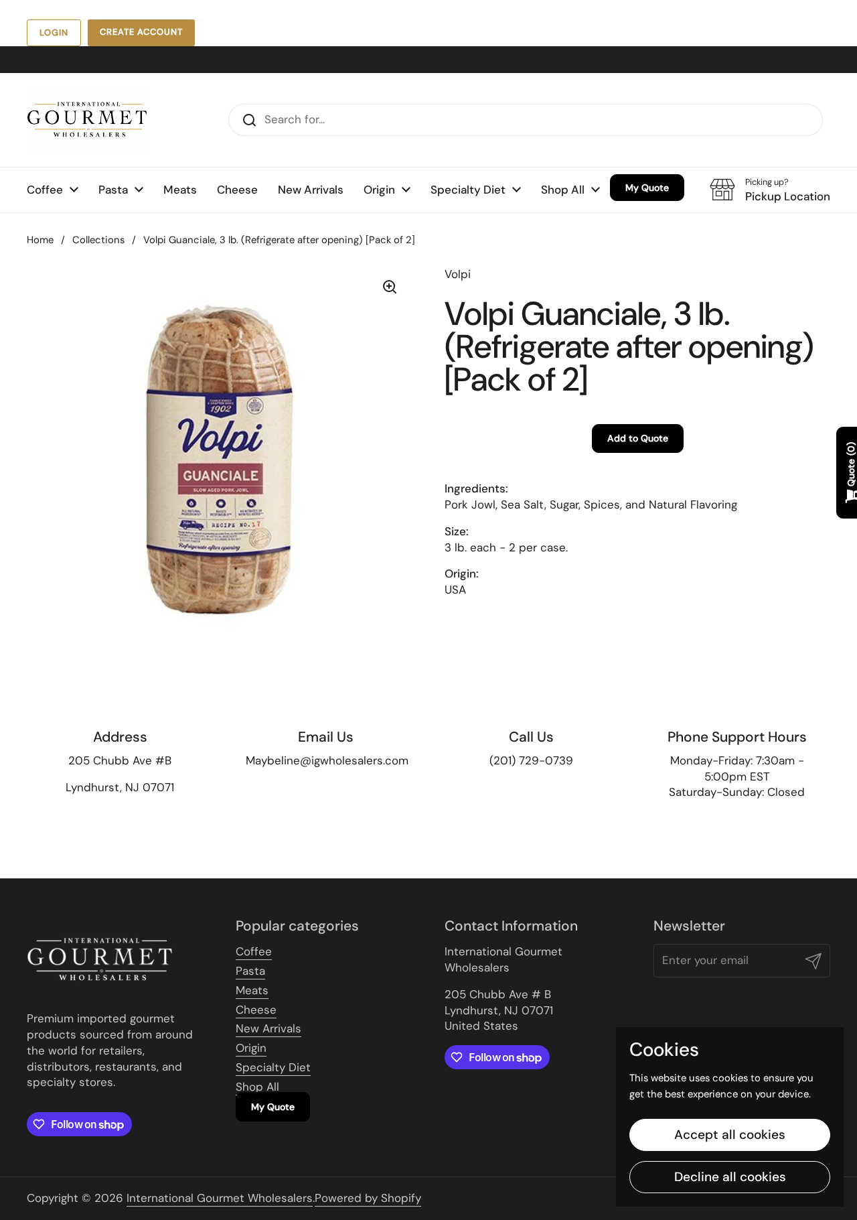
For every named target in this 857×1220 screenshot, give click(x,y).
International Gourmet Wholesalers (220, 1198)
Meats (252, 990)
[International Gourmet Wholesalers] (87, 119)
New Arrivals (268, 1028)
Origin (251, 1047)
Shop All (257, 1086)
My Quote (273, 1107)
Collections (98, 240)
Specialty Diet (273, 1067)
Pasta (250, 970)
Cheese (256, 1009)
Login (54, 32)
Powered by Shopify (368, 1198)
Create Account (141, 32)
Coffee (254, 951)
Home (40, 240)
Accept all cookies (729, 1134)
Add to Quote (637, 438)
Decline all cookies (730, 1176)
